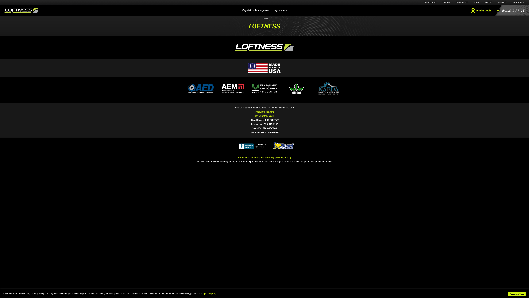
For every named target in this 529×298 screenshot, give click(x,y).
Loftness (264, 19)
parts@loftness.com (264, 116)
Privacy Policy (267, 157)
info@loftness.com (264, 112)
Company (446, 2)
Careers (488, 2)
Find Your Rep (462, 2)
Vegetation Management (256, 10)
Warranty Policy (283, 157)
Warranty (502, 2)
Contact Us (518, 2)
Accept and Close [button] (517, 294)
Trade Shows (430, 2)
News (476, 2)
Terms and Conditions (248, 157)
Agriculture (280, 10)
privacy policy (210, 293)
